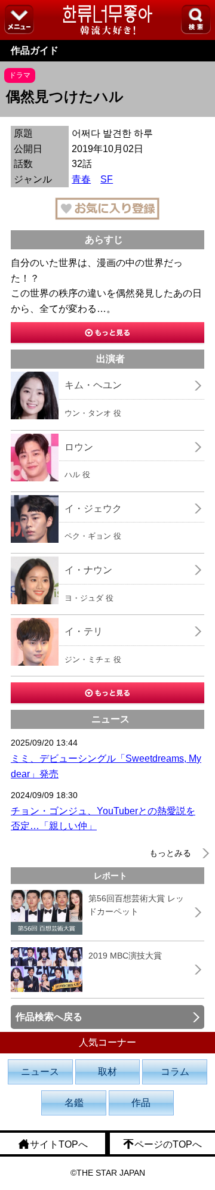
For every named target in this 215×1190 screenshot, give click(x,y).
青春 (81, 179)
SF (106, 179)
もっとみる (170, 853)
